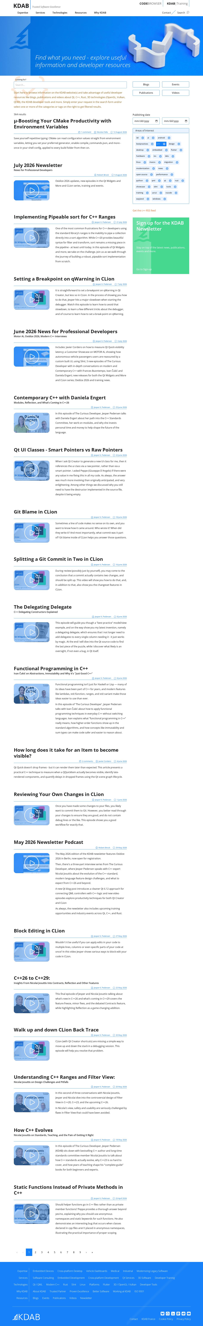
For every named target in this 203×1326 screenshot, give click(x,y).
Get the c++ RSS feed (144, 210)
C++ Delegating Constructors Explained (36, 612)
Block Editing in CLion (39, 930)
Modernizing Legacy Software (152, 1271)
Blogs (146, 84)
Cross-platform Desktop (70, 1271)
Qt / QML (37, 1284)
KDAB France (148, 1319)
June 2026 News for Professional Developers (65, 331)
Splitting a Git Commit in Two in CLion (58, 559)
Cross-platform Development (103, 1277)
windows (157, 198)
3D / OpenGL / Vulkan (125, 1284)
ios (155, 156)
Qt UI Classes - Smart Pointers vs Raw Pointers (68, 449)
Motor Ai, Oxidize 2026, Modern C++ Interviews (40, 336)
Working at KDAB (122, 1291)
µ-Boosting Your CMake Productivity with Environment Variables (62, 123)
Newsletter (86, 1298)
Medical (115, 1271)
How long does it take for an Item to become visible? (66, 753)
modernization (143, 168)
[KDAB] (22, 4)
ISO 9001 (139, 1291)
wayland (140, 198)
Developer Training (165, 1277)
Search (181, 12)
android (161, 137)
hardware (140, 156)
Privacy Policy (184, 1319)
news (160, 168)
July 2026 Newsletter (38, 165)
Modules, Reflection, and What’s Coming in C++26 (41, 402)
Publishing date (141, 115)
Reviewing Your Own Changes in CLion (59, 794)
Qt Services (128, 1277)
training (140, 192)
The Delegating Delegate (43, 607)
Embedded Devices (43, 1271)
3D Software (144, 1277)
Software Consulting (43, 1277)
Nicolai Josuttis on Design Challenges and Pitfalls (41, 1082)
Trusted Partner (58, 1291)
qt (165, 180)
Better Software (101, 1291)
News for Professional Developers (33, 170)
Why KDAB (100, 12)
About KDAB (39, 1291)
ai (148, 137)
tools (168, 186)
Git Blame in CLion (35, 511)
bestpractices (142, 143)
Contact (134, 1319)
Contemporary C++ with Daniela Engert (60, 397)
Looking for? (20, 80)
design (172, 143)
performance (162, 174)
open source (142, 174)
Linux (82, 1284)
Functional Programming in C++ (51, 668)
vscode (169, 192)
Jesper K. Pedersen (103, 222)
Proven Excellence (79, 1291)
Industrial (128, 1271)
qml (154, 180)
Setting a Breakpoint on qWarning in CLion (64, 278)
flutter (174, 150)
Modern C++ (52, 1284)
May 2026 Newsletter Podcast (48, 842)
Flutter (106, 1284)
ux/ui (154, 192)
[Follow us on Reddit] (183, 1314)
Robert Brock (103, 174)
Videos (176, 92)
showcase (140, 186)
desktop (140, 150)
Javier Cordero (105, 761)
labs (167, 156)
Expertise (23, 12)
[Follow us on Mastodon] (178, 1314)
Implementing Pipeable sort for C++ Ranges (64, 216)
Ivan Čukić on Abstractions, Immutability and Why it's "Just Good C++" (53, 673)
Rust (65, 1284)
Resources (81, 12)
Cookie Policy (166, 1319)
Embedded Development (71, 1277)
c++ (158, 143)
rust (177, 180)
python (139, 180)
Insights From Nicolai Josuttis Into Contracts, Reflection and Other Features (56, 983)
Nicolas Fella (102, 132)
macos (153, 162)
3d (137, 137)
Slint (73, 1284)
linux (138, 162)
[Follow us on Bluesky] (162, 1314)
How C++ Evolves (33, 1130)
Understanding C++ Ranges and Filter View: (64, 1077)
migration (168, 162)
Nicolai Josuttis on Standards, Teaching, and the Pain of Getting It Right (53, 1135)
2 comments (87, 761)
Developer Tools (148, 1284)
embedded (157, 150)
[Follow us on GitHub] (168, 1314)
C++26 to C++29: (32, 978)
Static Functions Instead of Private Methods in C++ (68, 1190)
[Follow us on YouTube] (189, 1314)
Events (175, 84)
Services (40, 12)
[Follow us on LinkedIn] (173, 1314)
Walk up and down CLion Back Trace (56, 1029)
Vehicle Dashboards (96, 1271)
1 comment (86, 132)
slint (156, 186)
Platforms (94, 1284)
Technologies (59, 12)
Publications (146, 92)
